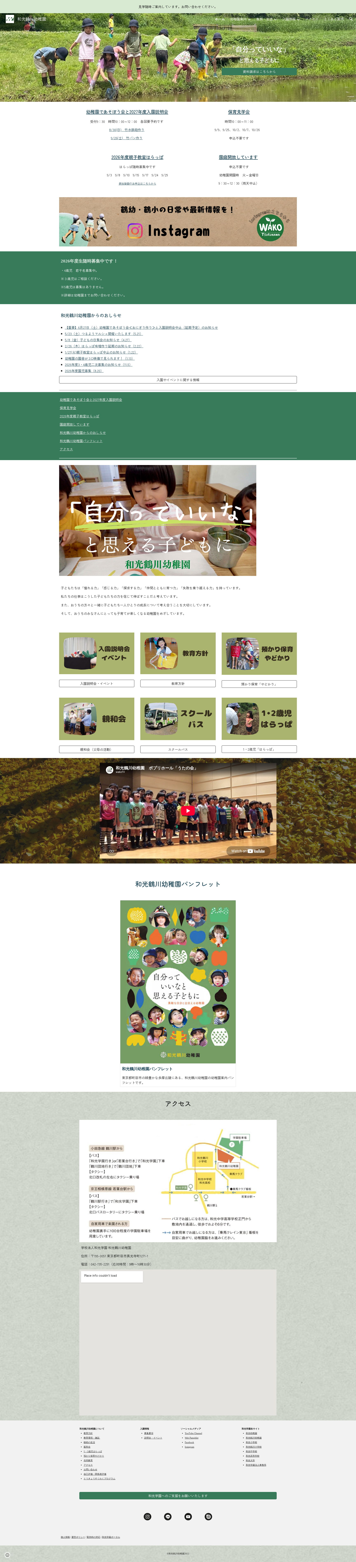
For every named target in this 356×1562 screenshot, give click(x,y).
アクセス (66, 448)
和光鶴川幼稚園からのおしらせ (83, 432)
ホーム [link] (220, 18)
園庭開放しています (74, 424)
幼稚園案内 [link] (238, 18)
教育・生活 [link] (264, 18)
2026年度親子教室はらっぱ (79, 416)
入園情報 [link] (289, 18)
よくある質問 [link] (334, 18)
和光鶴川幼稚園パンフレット (81, 440)
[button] (351, 19)
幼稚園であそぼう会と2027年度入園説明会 (91, 399)
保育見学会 (68, 407)
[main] (259, 54)
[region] (178, 6)
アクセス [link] (312, 18)
